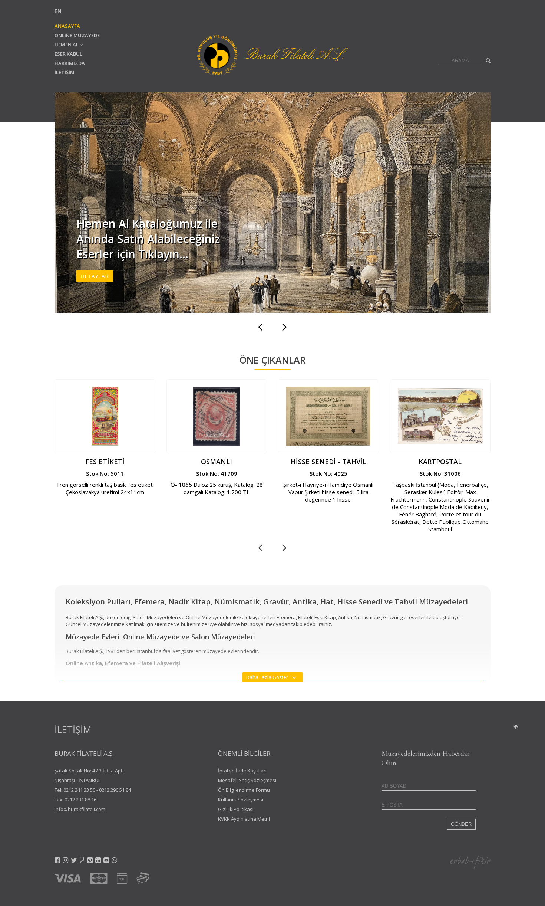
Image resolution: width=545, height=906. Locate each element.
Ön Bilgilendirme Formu (244, 790)
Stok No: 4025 (328, 473)
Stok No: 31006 (440, 473)
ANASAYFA (67, 26)
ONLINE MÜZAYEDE (77, 35)
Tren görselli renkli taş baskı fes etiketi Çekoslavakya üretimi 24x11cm (105, 488)
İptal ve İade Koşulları (242, 770)
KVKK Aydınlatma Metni (244, 818)
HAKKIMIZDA (69, 63)
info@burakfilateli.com (79, 809)
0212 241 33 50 (79, 790)
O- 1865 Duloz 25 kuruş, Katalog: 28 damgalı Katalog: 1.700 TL (217, 488)
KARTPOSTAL (440, 461)
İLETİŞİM (64, 72)
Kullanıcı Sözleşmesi (240, 799)
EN (58, 10)
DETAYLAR (95, 276)
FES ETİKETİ (105, 461)
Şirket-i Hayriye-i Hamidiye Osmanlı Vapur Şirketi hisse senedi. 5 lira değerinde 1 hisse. (328, 492)
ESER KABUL (68, 53)
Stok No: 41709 (216, 473)
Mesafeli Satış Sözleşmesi (247, 780)
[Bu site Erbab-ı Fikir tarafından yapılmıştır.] (470, 861)
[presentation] (260, 326)
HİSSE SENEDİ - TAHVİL (328, 461)
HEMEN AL (67, 44)
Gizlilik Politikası (236, 809)
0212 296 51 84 (115, 790)
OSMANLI (216, 461)
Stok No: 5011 (105, 473)
